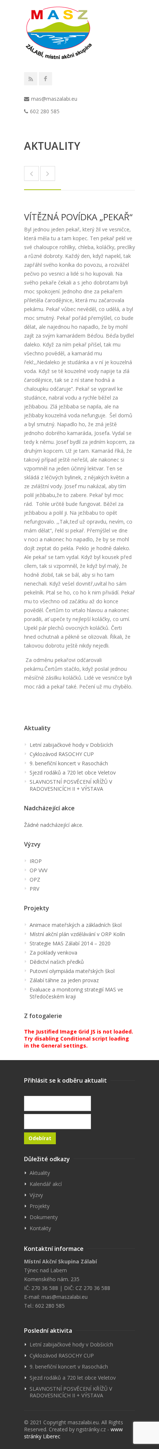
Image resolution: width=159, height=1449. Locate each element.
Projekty (40, 1206)
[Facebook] (45, 78)
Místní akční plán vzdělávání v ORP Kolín (77, 934)
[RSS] (30, 78)
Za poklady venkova (53, 952)
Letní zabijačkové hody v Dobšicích (71, 744)
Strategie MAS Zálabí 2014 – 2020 (70, 943)
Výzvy (36, 1194)
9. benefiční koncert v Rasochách (69, 763)
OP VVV (38, 870)
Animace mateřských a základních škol (76, 924)
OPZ (35, 879)
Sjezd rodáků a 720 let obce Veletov (73, 772)
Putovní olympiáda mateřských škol (72, 970)
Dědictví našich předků (57, 961)
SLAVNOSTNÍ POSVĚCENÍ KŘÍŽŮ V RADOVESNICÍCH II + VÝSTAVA (71, 785)
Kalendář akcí (46, 1183)
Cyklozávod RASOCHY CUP (62, 754)
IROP (36, 861)
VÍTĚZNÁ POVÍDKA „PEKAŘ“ (78, 217)
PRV (34, 888)
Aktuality (40, 1172)
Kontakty (40, 1228)
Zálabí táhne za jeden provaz (64, 980)
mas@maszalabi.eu (54, 98)
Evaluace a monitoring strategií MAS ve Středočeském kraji (76, 993)
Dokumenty (44, 1217)
